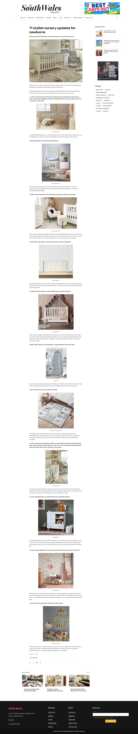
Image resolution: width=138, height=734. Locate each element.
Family (99, 105)
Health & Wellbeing (102, 92)
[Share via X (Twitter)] (33, 662)
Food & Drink (52, 723)
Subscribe (71, 719)
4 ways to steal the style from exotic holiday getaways (31, 690)
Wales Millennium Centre (103, 97)
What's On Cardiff (101, 95)
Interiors (31, 654)
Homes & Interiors (34, 657)
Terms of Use (72, 727)
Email (94, 711)
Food (98, 103)
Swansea (107, 100)
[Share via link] (40, 662)
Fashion (99, 100)
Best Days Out (107, 105)
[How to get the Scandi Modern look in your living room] (79, 681)
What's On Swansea (108, 103)
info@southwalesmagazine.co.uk (24, 713)
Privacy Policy (72, 723)
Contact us (72, 712)
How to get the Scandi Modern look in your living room (79, 690)
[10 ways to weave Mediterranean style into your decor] (55, 681)
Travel (99, 111)
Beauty (106, 111)
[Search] (117, 18)
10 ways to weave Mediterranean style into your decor (55, 690)
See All (88, 672)
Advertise (71, 716)
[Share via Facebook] (30, 662)
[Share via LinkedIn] (37, 662)
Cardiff (108, 89)
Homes (36, 654)
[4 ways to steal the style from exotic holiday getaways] (32, 681)
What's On (100, 89)
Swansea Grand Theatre (103, 108)
